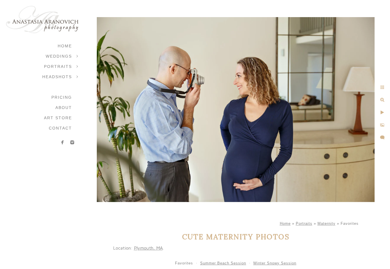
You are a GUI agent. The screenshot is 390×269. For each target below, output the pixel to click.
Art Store (58, 118)
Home (65, 46)
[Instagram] (72, 142)
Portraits (58, 66)
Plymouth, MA (148, 247)
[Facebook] (62, 142)
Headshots (57, 76)
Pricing (61, 97)
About (63, 107)
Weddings (59, 56)
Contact (60, 128)
